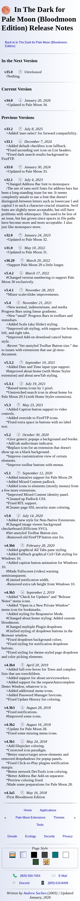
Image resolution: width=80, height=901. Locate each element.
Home (28, 810)
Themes (59, 817)
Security (49, 836)
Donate (12, 836)
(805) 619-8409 (54, 883)
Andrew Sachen (35, 893)
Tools (40, 824)
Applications (48, 810)
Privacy (68, 836)
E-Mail (59, 876)
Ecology (30, 836)
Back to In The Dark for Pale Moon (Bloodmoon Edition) (36, 44)
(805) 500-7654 (26, 876)
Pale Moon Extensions (30, 817)
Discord (20, 883)
